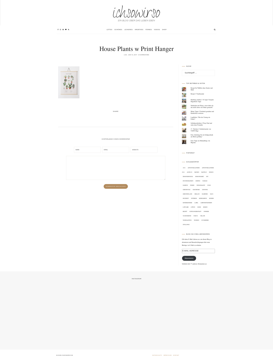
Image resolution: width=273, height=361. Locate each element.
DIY (207, 176)
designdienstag (188, 176)
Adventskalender (194, 168)
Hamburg (205, 194)
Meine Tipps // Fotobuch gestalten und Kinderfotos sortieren (202, 112)
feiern (192, 185)
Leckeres (128, 29)
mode (199, 207)
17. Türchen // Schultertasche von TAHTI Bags (201, 130)
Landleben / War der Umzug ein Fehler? (200, 118)
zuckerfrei (205, 220)
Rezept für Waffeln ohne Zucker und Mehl (202, 89)
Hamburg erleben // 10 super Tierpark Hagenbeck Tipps (202, 100)
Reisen (205, 207)
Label (196, 202)
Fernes (148, 29)
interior (194, 198)
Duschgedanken (188, 181)
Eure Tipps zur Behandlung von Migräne (200, 141)
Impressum (167, 355)
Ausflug (189, 172)
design (211, 172)
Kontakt (176, 355)
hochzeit (186, 198)
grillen (197, 194)
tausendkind (187, 216)
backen (197, 172)
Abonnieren (189, 258)
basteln (204, 172)
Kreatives (139, 29)
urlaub (202, 216)
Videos (157, 29)
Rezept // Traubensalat (197, 94)
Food (209, 185)
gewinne (205, 189)
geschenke (196, 189)
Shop (164, 29)
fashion (185, 185)
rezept (185, 211)
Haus (211, 194)
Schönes (118, 29)
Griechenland (187, 194)
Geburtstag (186, 189)
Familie (205, 181)
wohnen (196, 220)
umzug (195, 216)
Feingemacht (201, 185)
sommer (206, 211)
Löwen (193, 207)
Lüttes (109, 29)
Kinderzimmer (187, 202)
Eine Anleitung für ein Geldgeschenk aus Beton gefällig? (202, 136)
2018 (184, 168)
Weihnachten (187, 220)
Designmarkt (199, 176)
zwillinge (186, 224)
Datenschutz (157, 355)
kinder (211, 198)
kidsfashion (203, 198)
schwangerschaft (195, 211)
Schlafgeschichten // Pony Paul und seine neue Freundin (201, 124)
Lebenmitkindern (206, 202)
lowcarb (185, 207)
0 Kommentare (143, 55)
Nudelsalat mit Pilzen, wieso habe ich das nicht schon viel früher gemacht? (202, 106)
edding (198, 181)
